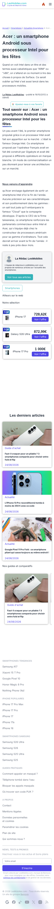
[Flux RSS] (47, 902)
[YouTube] (27, 902)
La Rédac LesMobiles (13, 94)
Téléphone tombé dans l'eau (18, 779)
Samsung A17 (9, 666)
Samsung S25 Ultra (13, 753)
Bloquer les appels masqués (18, 785)
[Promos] (43, 4)
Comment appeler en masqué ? (20, 773)
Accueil (5, 28)
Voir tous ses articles (19, 277)
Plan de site (8, 832)
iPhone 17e (8, 722)
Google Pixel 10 (11, 678)
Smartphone (16, 28)
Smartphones (12, 288)
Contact (6, 805)
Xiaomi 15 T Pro (11, 672)
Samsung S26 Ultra (13, 741)
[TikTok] (20, 902)
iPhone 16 (7, 728)
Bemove (24, 894)
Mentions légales (11, 811)
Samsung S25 (10, 759)
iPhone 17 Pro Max (12, 704)
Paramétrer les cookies (15, 826)
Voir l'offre (40, 319)
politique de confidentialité (14, 878)
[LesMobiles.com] (14, 4)
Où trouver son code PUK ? (17, 791)
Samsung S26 (10, 747)
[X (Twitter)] (33, 902)
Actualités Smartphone (33, 28)
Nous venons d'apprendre (17, 184)
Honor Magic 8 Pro (13, 684)
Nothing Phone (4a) (13, 690)
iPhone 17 (7, 716)
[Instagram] (40, 902)
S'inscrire (27, 868)
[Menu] (50, 4)
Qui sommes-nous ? (13, 838)
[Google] (7, 902)
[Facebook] (13, 902)
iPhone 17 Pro (10, 710)
